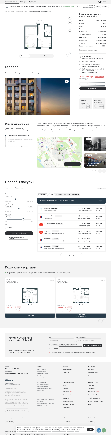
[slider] (19, 219)
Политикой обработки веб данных (70, 429)
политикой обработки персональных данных (70, 345)
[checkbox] (92, 57)
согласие (56, 344)
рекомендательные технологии (68, 427)
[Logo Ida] (9, 380)
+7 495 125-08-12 (89, 6)
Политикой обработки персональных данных (65, 431)
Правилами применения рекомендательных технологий (34, 431)
